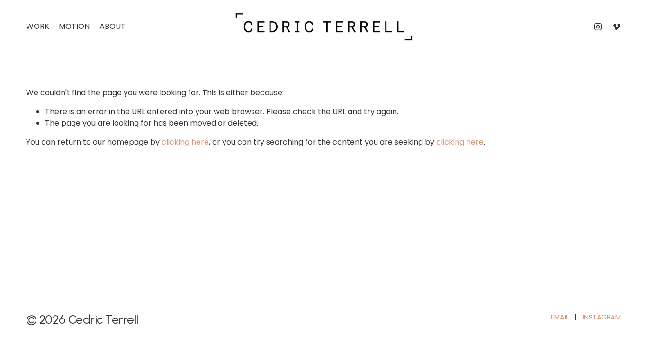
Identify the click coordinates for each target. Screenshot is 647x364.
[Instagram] (597, 26)
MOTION (74, 26)
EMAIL (560, 317)
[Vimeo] (616, 26)
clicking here (185, 141)
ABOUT (112, 26)
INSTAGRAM (602, 317)
